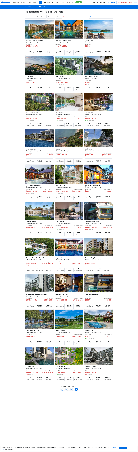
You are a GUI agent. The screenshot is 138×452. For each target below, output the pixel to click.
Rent (48, 2)
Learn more (132, 448)
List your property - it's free (125, 2)
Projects (63, 2)
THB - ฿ (93, 2)
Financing (57, 2)
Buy (45, 2)
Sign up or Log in (111, 2)
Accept (123, 448)
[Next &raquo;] (76, 389)
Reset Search (66, 17)
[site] (5, 2)
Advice (68, 2)
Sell (52, 2)
